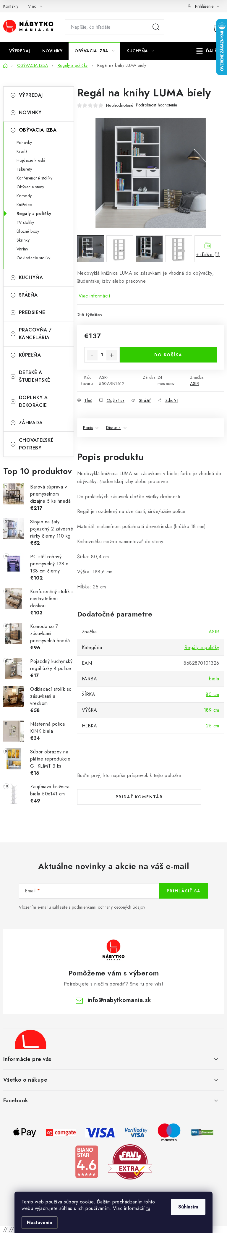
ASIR (194, 383)
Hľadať (156, 27)
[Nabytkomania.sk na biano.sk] (86, 1161)
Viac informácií (95, 295)
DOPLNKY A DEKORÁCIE (33, 401)
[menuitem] (19, 51)
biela (214, 678)
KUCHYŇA (31, 277)
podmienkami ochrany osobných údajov (108, 907)
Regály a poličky (34, 213)
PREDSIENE (32, 312)
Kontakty (11, 6)
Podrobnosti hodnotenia (156, 105)
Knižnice (24, 205)
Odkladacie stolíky (34, 258)
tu (148, 1208)
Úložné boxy (28, 231)
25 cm (212, 725)
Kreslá (22, 151)
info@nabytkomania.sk (119, 1000)
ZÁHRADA (31, 422)
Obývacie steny (30, 187)
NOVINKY (30, 112)
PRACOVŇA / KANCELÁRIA (35, 333)
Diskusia (113, 428)
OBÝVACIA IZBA (38, 130)
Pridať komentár (139, 797)
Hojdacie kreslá (31, 160)
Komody (24, 196)
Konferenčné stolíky (35, 178)
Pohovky (24, 142)
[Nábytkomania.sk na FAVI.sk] (130, 1161)
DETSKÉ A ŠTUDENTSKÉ (34, 376)
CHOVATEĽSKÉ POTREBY (36, 444)
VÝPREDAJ (31, 95)
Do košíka (168, 355)
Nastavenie (39, 1222)
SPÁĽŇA (28, 295)
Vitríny (22, 249)
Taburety (24, 169)
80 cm (212, 694)
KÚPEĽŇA (30, 355)
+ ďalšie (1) (208, 254)
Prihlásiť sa (184, 891)
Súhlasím (188, 1206)
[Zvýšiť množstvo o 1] (111, 355)
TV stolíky (25, 222)
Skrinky (23, 240)
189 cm (211, 710)
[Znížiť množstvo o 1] (92, 355)
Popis (88, 428)
